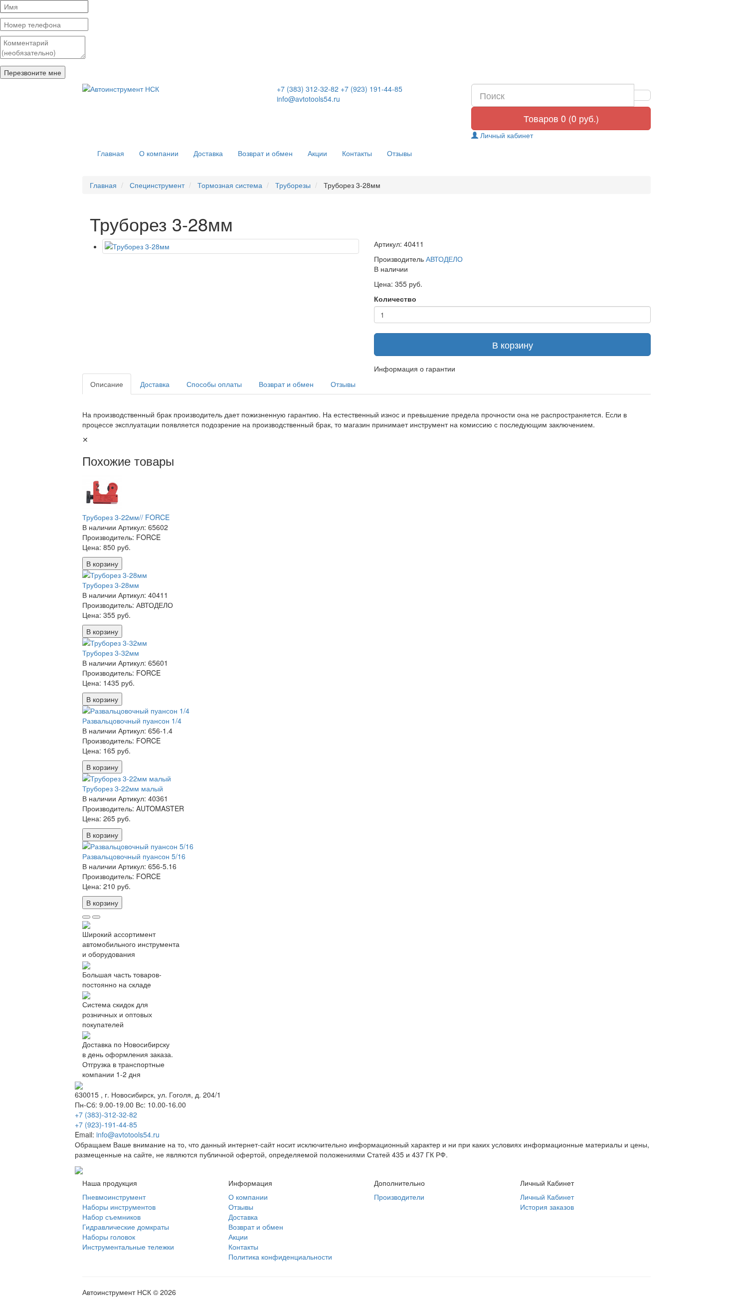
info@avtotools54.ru (308, 99)
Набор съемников (111, 1217)
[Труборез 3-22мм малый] (366, 778)
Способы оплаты (214, 384)
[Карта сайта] (79, 1169)
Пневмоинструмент (114, 1197)
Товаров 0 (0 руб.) (561, 118)
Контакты (357, 153)
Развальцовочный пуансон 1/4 (132, 721)
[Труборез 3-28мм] (230, 246)
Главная (110, 153)
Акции (317, 153)
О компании (159, 153)
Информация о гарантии (414, 368)
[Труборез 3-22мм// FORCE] (366, 492)
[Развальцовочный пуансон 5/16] (366, 846)
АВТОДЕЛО (444, 259)
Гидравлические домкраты (125, 1227)
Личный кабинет (505, 135)
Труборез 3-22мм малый (122, 788)
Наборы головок (108, 1237)
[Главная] (172, 89)
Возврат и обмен (265, 153)
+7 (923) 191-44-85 (371, 89)
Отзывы (399, 153)
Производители (399, 1197)
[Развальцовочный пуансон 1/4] (366, 711)
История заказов (547, 1207)
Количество (395, 299)
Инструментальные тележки (128, 1247)
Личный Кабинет (547, 1197)
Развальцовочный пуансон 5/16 (133, 856)
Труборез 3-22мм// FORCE (126, 517)
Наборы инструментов (119, 1207)
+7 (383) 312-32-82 (308, 89)
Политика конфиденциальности (280, 1257)
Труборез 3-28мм (110, 585)
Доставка (208, 153)
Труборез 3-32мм (110, 653)
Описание (106, 384)
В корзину (512, 344)
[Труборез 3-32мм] (366, 643)
